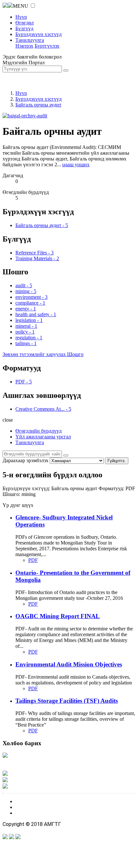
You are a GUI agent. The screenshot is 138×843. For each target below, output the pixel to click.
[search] (65, 455)
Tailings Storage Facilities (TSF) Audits (66, 700)
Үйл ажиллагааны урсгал (43, 436)
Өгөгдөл (24, 22)
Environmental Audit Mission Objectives (68, 664)
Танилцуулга (29, 40)
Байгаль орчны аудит (38, 104)
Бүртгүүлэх (47, 46)
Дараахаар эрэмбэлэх (25, 460)
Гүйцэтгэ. (117, 460)
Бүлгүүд (24, 28)
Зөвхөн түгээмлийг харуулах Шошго (43, 354)
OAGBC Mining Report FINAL (57, 616)
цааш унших (76, 164)
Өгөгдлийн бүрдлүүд (38, 431)
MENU (20, 6)
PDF (33, 560)
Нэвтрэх (24, 46)
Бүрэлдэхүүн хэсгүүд (38, 34)
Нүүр (21, 17)
